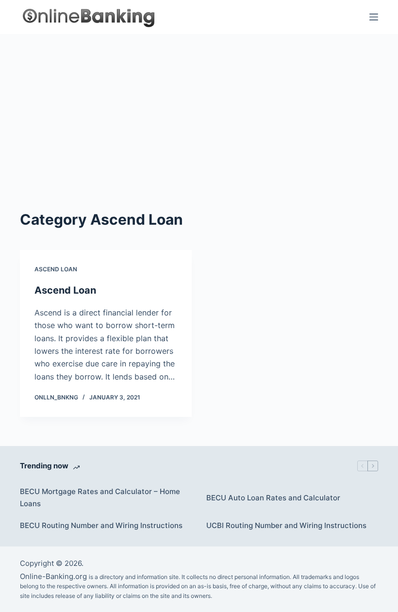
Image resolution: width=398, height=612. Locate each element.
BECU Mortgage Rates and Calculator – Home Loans (100, 497)
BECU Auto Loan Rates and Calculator (273, 497)
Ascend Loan (55, 269)
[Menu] (373, 17)
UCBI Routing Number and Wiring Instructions (286, 525)
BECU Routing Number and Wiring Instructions (101, 525)
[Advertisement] (199, 107)
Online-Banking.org (53, 576)
